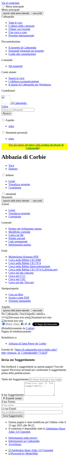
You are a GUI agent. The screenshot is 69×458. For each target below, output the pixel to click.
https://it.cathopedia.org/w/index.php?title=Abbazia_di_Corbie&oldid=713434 (29, 351)
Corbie (30, 328)
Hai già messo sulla (36, 146)
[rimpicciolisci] (17, 317)
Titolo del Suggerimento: (15, 379)
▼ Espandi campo (12, 398)
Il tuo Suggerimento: (12, 394)
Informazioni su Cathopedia (23, 441)
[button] (3, 6)
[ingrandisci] (12, 320)
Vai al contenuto (10, 2)
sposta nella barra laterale (16, 13)
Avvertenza (14, 444)
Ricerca (7, 113)
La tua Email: (8, 408)
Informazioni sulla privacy (23, 437)
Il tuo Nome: (8, 401)
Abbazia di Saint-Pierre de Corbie (27, 343)
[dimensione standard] (40, 317)
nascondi (37, 13)
